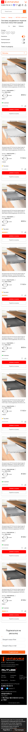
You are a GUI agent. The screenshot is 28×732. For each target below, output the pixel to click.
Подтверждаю (19, 730)
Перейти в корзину (14, 113)
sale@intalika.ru (6, 693)
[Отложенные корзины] (22, 5)
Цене (14, 26)
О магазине (13, 675)
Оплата (21, 675)
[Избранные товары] (17, 5)
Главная (3, 675)
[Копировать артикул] (14, 90)
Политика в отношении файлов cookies (10, 664)
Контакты (12, 680)
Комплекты (4, 36)
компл (10, 95)
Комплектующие (5, 39)
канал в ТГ (12, 688)
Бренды (12, 677)
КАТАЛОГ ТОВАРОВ (2, 2)
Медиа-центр (4, 680)
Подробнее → (7, 730)
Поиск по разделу (7, 46)
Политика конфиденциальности (8, 666)
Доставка (3, 677)
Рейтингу (21, 26)
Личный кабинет (25, 5)
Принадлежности (5, 42)
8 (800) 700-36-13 (6, 5)
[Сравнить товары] (19, 5)
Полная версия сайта (14, 702)
